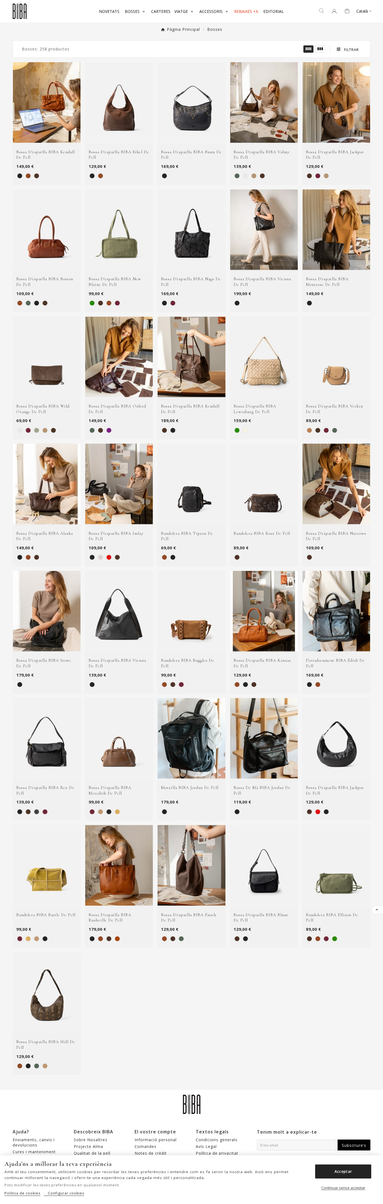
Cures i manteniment (34, 1151)
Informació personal (156, 1139)
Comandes (145, 1146)
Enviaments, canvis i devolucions (34, 1142)
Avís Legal (206, 1146)
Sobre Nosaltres (90, 1139)
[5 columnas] (308, 49)
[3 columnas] (320, 49)
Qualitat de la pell (92, 1153)
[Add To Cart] (54, 137)
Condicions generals (216, 1139)
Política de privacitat (217, 1153)
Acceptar (343, 1171)
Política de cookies (22, 1193)
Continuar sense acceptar (343, 1187)
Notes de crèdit (151, 1153)
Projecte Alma (88, 1146)
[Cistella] (349, 11)
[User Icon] (334, 11)
